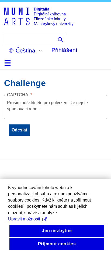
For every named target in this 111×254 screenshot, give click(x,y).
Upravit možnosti (24, 219)
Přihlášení (64, 50)
